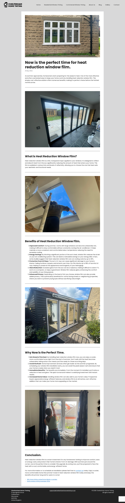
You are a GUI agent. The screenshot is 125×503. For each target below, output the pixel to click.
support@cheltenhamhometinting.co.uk (62, 490)
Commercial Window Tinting (75, 5)
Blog (100, 5)
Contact (117, 5)
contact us (79, 471)
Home (38, 5)
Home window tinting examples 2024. (38, 481)
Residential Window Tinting (53, 5)
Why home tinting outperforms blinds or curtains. (42, 479)
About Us (92, 5)
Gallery (107, 5)
